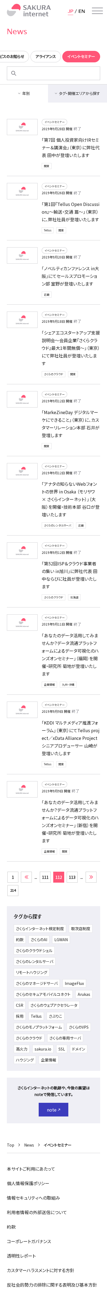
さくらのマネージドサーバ (37, 983)
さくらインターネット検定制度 (40, 928)
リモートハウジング (31, 972)
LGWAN (61, 939)
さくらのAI (39, 939)
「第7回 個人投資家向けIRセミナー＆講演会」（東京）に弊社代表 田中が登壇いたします (71, 147)
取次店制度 (80, 928)
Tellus (47, 230)
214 (13, 890)
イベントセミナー (54, 122)
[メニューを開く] (97, 10)
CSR (19, 1005)
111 (45, 877)
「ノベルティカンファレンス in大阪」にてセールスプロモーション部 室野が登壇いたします (70, 276)
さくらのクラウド (53, 374)
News (29, 1145)
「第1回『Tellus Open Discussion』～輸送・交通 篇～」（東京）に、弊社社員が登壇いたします (71, 212)
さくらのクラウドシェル (34, 950)
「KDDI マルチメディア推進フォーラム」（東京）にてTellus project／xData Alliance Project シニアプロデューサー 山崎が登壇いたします (71, 738)
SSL (61, 1049)
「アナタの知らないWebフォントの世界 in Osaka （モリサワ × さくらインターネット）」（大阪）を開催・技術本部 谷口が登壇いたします (71, 499)
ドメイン (78, 1049)
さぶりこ (55, 1016)
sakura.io (43, 1049)
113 (72, 877)
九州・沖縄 (68, 684)
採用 (20, 1016)
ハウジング (25, 1060)
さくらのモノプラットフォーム (39, 1027)
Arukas (84, 994)
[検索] (13, 73)
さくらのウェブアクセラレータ (53, 1005)
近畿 (46, 294)
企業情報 (49, 684)
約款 (20, 939)
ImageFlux (74, 983)
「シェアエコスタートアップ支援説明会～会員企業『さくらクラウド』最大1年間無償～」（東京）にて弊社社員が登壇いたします (71, 348)
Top (10, 1145)
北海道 (74, 597)
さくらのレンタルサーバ (57, 525)
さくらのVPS (79, 1027)
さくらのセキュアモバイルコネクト (43, 994)
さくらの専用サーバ (65, 1038)
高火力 (21, 1049)
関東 (46, 166)
